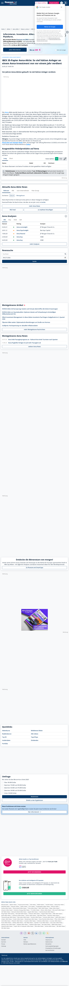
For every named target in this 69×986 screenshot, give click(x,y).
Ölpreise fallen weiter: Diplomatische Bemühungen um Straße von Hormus (26, 322)
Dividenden (34, 740)
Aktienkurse (6, 731)
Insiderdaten (6, 740)
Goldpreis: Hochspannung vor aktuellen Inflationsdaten (20, 325)
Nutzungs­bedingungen (52, 946)
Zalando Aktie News (6, 926)
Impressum (49, 940)
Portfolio (5, 744)
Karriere (3, 942)
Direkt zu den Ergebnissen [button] (34, 800)
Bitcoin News (55, 906)
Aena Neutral (21, 234)
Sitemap (3, 946)
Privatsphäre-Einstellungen (53, 948)
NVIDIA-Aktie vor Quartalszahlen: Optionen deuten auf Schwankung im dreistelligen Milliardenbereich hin (29, 313)
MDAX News (40, 904)
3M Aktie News (61, 926)
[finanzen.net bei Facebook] (25, 933)
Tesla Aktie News (32, 908)
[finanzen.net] (11, 2)
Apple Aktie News (33, 912)
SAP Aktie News (5, 912)
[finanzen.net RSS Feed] (47, 933)
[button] (41, 3)
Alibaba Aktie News (22, 924)
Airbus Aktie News (31, 915)
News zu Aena (25, 29)
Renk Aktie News (6, 915)
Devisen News (15, 906)
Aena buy (20, 237)
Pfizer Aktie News (59, 919)
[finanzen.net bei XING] (40, 933)
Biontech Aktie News (53, 915)
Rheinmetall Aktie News (19, 908)
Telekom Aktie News (34, 924)
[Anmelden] (65, 3)
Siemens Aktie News (42, 921)
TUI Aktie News (35, 910)
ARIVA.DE (65, 961)
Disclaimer (48, 944)
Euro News (32, 906)
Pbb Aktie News (39, 926)
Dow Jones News (59, 904)
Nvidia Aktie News (6, 908)
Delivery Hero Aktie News (8, 924)
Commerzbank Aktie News (46, 912)
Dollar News (23, 906)
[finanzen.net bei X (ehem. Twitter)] (32, 933)
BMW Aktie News (56, 924)
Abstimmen (34, 797)
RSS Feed (13, 210)
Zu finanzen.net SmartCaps (34, 567)
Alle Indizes (34, 734)
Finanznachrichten (23, 904)
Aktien (8, 29)
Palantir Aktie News (17, 921)
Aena (6, 112)
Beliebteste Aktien (37, 731)
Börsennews (4, 904)
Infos (28, 144)
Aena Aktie (16, 29)
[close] (61, 7)
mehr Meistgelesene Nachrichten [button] (34, 329)
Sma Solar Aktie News (56, 922)
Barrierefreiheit (50, 950)
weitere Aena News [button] (34, 346)
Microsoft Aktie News (58, 910)
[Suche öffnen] (61, 3)
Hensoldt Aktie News (21, 913)
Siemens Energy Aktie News (21, 910)
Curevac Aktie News (55, 921)
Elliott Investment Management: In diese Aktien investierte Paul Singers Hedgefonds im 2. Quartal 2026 (33, 318)
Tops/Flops (34, 737)
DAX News (33, 904)
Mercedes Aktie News (23, 917)
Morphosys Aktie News (31, 919)
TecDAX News (49, 904)
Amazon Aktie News (6, 910)
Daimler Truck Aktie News (41, 922)
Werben (25, 942)
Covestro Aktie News (30, 921)
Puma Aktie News (6, 922)
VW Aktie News (5, 928)
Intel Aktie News (5, 921)
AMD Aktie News (60, 917)
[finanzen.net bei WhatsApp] (43, 933)
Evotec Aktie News (18, 919)
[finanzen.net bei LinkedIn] (36, 933)
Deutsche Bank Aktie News (18, 912)
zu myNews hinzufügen (45, 210)
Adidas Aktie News (18, 922)
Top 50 (4, 737)
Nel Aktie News (28, 922)
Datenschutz (49, 942)
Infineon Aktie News (34, 913)
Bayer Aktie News (54, 908)
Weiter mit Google (49, 27)
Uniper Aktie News (6, 919)
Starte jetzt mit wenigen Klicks (12, 142)
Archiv (43, 202)
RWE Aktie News (57, 913)
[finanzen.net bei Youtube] (28, 933)
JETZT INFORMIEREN (34, 872)
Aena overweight (22, 227)
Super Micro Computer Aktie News (23, 926)
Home (3, 29)
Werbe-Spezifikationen (29, 944)
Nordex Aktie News (36, 917)
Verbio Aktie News (50, 926)
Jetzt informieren (15, 50)
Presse (3, 944)
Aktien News (13, 904)
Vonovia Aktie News (48, 917)
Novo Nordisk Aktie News (46, 919)
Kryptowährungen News (43, 906)
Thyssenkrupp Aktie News (8, 917)
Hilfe (24, 940)
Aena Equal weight (22, 230)
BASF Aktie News (43, 908)
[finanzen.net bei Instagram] (21, 933)
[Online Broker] (11, 4)
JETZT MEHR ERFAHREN (34, 894)
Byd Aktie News (41, 915)
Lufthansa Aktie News (18, 915)
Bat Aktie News (46, 924)
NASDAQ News (5, 906)
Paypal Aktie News (46, 913)
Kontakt (3, 940)
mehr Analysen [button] (34, 244)
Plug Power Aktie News (7, 913)
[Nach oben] (64, 984)
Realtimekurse (6, 734)
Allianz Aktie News (46, 910)
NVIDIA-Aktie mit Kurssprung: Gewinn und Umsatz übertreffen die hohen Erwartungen (30, 309)
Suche (34, 261)
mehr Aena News (34, 206)
